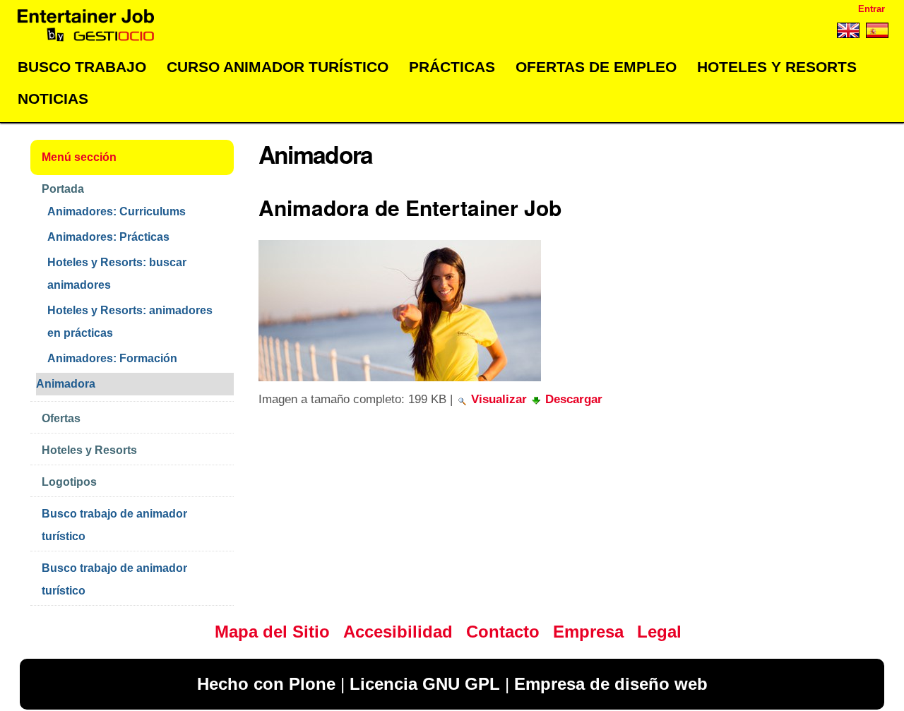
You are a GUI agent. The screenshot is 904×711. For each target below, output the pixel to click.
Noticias (53, 98)
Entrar (871, 9)
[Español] (875, 33)
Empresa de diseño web (611, 683)
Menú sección (79, 157)
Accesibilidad (398, 631)
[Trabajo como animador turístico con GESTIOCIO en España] (86, 26)
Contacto (503, 631)
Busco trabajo (82, 67)
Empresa (588, 631)
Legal (659, 631)
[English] (847, 33)
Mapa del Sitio (272, 631)
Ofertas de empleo (596, 67)
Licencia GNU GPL (425, 683)
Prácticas (452, 67)
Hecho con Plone (266, 683)
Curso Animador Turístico (277, 67)
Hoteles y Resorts (777, 67)
